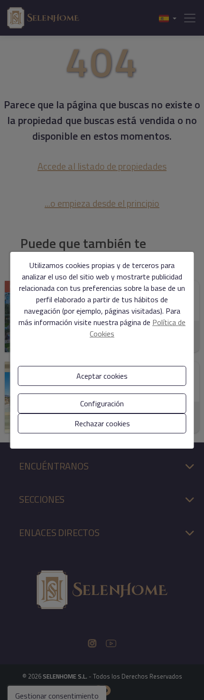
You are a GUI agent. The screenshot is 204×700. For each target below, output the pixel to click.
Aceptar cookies (102, 376)
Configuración (102, 403)
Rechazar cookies (102, 423)
